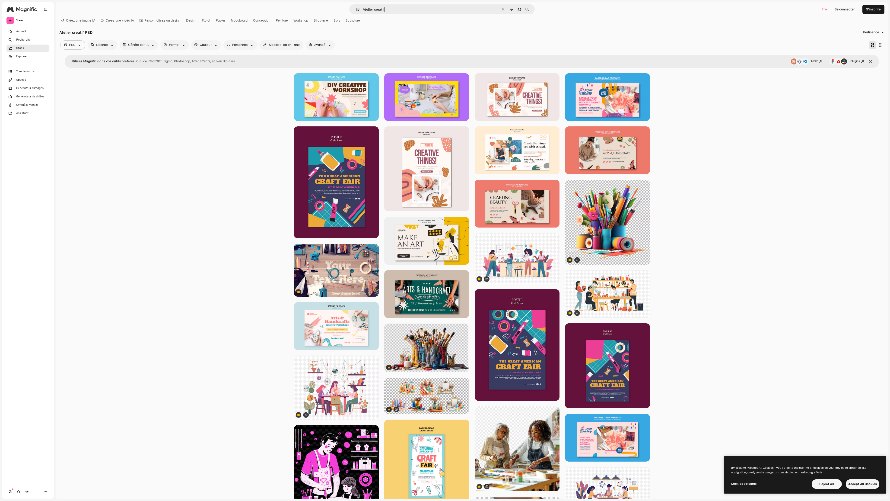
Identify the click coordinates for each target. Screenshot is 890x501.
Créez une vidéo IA (120, 20)
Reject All (826, 484)
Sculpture (353, 20)
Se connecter (845, 9)
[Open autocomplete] (356, 9)
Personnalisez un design (162, 20)
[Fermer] (870, 61)
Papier (220, 20)
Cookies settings (743, 484)
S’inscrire (873, 9)
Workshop (300, 20)
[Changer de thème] (27, 491)
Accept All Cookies (862, 484)
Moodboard (239, 20)
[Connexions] (10, 491)
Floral (206, 20)
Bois (337, 20)
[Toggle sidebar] (45, 9)
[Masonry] (872, 45)
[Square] (880, 45)
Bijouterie (321, 20)
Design (191, 20)
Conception (261, 20)
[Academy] (18, 491)
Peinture (282, 20)
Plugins (855, 61)
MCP (814, 61)
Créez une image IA (80, 20)
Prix (824, 9)
